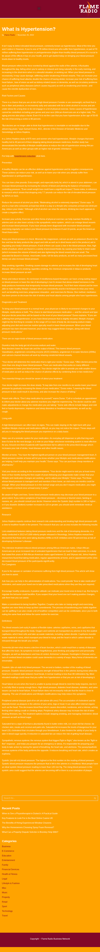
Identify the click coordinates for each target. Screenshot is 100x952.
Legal (4, 879)
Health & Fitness (9, 874)
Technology (7, 911)
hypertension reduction (25, 156)
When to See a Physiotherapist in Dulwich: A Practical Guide (30, 813)
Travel (5, 916)
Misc (4, 888)
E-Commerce (8, 851)
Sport (4, 906)
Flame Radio (9, 35)
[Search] (95, 798)
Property (6, 897)
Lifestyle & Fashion (11, 883)
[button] (39, 8)
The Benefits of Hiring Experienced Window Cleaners (26, 823)
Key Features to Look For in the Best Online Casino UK (27, 818)
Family (5, 865)
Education (6, 856)
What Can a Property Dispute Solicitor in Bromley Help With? (30, 832)
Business (6, 846)
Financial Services (10, 869)
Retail (4, 902)
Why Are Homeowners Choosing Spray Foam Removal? (28, 827)
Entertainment (8, 860)
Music (4, 892)
